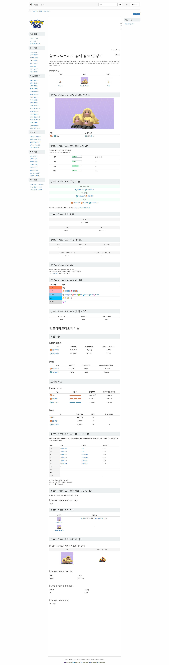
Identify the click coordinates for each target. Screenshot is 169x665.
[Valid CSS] (93, 662)
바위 (70, 298)
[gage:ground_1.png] (75, 395)
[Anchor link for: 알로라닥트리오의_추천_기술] (81, 181)
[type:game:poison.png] (63, 302)
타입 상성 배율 (33, 72)
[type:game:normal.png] (63, 294)
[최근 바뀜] (114, 50)
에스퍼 (76, 294)
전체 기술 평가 (33, 41)
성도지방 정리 (33, 159)
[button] (127, 4)
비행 (70, 294)
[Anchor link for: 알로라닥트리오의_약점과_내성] (83, 279)
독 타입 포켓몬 (33, 100)
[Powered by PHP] (76, 662)
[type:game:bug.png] (79, 294)
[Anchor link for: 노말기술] (61, 336)
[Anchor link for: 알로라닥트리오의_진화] (76, 510)
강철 (92, 294)
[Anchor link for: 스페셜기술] (63, 381)
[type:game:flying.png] (68, 294)
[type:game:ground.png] (51, 136)
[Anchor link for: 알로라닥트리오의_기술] (81, 328)
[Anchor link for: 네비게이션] (60, 70)
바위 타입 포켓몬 (34, 114)
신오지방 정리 (33, 164)
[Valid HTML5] (85, 662)
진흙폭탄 (90, 196)
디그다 (60, 86)
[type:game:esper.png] (73, 294)
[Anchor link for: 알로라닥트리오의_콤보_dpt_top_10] (91, 434)
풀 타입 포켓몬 (33, 88)
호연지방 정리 (33, 161)
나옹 (108, 86)
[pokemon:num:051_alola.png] (67, 558)
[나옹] (109, 80)
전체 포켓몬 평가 (34, 38)
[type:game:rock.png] (68, 298)
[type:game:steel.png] (55, 136)
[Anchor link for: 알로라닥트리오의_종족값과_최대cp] (89, 145)
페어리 (97, 294)
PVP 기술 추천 (33, 60)
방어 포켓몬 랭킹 (34, 55)
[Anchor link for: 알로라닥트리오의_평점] (76, 214)
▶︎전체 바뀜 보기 (129, 24)
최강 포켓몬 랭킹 (34, 52)
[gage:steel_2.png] (75, 402)
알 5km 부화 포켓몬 (35, 145)
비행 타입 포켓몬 (34, 105)
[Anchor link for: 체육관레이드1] (62, 388)
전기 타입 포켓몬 (34, 91)
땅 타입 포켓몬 (33, 103)
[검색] (120, 4)
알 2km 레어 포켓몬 (35, 148)
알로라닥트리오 (84, 86)
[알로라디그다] (59, 519)
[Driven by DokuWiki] (101, 662)
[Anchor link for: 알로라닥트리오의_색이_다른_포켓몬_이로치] (85, 546)
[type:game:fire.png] (63, 291)
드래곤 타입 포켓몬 (35, 120)
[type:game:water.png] (68, 291)
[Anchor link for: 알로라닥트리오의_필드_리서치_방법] (79, 500)
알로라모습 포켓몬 (34, 173)
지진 (53, 395)
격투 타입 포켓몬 (34, 97)
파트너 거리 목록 (34, 69)
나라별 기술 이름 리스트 (36, 187)
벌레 (81, 294)
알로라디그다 (59, 523)
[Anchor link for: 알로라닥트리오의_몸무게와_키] (75, 586)
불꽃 (65, 291)
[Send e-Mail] (116, 50)
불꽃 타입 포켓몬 (34, 83)
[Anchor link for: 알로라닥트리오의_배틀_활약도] (83, 239)
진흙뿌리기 (76, 203)
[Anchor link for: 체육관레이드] (62, 343)
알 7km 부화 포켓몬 (35, 142)
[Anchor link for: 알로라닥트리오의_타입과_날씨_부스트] (91, 94)
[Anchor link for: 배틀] (55, 361)
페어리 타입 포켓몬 (35, 128)
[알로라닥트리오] (84, 80)
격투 (73, 291)
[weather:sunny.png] (86, 136)
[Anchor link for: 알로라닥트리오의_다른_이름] (73, 571)
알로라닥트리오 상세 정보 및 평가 (41, 11)
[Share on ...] (112, 50)
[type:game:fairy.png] (94, 294)
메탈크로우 (80, 189)
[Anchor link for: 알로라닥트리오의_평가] (76, 264)
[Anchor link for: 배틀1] (55, 410)
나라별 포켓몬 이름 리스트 (37, 184)
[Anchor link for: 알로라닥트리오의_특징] (69, 600)
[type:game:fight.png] (71, 291)
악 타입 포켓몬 (33, 122)
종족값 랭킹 (33, 66)
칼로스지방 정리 (34, 170)
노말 (65, 294)
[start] (37, 23)
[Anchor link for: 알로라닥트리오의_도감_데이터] (83, 539)
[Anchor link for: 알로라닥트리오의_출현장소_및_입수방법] (93, 490)
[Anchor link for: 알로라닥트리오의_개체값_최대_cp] (87, 311)
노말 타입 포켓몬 (34, 80)
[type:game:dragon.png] (83, 294)
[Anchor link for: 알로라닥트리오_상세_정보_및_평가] (104, 55)
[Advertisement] (37, 221)
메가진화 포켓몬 (34, 57)
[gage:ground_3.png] (75, 398)
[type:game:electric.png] (63, 298)
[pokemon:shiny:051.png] (102, 558)
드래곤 (86, 294)
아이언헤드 (90, 189)
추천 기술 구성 (33, 63)
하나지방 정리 (33, 167)
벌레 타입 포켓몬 (34, 111)
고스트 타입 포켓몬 (35, 117)
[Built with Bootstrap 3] (68, 662)
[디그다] (60, 80)
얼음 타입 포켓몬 (34, 94)
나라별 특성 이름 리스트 (36, 190)
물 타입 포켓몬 (33, 86)
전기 (65, 298)
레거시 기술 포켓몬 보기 (82, 207)
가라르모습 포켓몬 (34, 176)
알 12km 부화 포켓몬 (35, 136)
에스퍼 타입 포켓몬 (35, 108)
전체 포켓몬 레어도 (35, 44)
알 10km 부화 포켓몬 (35, 139)
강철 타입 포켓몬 (34, 125)
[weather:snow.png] (91, 136)
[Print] (119, 50)
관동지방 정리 (33, 156)
